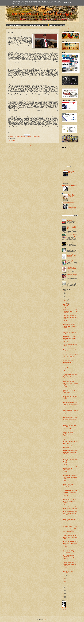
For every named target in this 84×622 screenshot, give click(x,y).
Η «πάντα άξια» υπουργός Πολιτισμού (69, 448)
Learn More (66, 2)
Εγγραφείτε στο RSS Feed (66, 28)
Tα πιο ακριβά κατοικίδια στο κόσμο (68, 356)
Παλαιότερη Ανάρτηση (54, 145)
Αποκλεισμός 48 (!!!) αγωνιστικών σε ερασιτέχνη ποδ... (68, 437)
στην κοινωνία (34, 136)
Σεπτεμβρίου (65, 303)
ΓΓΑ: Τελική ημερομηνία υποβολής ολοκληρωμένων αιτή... (68, 572)
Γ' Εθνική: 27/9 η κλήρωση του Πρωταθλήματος (70, 508)
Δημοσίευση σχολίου (12, 140)
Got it (71, 2)
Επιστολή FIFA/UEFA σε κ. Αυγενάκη (68, 366)
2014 (63, 594)
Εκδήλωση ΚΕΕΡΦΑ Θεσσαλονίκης (68, 443)
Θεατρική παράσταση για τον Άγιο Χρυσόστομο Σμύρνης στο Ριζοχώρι (72, 187)
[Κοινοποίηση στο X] (27, 135)
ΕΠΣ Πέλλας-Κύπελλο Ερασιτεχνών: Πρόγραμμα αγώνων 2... (68, 381)
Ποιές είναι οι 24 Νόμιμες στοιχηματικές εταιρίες (70, 248)
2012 (63, 597)
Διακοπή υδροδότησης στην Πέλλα (68, 531)
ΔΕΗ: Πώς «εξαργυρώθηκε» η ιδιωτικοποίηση (70, 396)
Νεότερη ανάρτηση (10, 145)
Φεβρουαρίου (66, 582)
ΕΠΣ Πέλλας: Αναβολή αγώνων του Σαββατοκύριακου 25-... (68, 469)
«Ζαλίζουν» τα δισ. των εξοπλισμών (68, 348)
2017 (63, 590)
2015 (63, 593)
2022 (63, 296)
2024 (63, 293)
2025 (63, 292)
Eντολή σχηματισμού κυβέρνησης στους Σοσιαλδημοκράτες (69, 392)
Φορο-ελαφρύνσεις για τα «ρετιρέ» (68, 550)
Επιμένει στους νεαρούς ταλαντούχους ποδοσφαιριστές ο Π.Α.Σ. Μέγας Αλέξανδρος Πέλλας (72, 268)
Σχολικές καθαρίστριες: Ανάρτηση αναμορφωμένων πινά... (68, 433)
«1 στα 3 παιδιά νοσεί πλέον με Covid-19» (69, 528)
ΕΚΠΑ (24, 136)
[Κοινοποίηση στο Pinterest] (29, 135)
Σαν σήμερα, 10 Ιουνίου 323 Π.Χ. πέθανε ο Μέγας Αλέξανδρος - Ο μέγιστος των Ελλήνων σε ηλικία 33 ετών (72, 227)
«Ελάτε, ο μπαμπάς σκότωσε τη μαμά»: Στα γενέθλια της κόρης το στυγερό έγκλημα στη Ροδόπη (69, 182)
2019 (63, 587)
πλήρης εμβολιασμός (28, 136)
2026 (63, 290)
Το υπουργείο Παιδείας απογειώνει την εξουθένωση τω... (69, 562)
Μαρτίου (65, 581)
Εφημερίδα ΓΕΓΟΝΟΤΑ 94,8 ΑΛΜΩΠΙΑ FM (69, 185)
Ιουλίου (65, 575)
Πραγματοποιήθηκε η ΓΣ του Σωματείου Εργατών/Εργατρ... (69, 486)
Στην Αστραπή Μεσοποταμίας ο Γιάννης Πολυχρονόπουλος (69, 552)
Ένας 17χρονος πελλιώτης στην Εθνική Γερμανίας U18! (71, 261)
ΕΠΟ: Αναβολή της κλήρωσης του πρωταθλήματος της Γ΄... (68, 428)
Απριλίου (65, 579)
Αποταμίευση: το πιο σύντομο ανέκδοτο (69, 334)
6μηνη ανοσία (12, 136)
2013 (63, 596)
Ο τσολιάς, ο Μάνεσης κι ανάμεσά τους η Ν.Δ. (70, 390)
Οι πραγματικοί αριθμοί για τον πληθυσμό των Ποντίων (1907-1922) (71, 282)
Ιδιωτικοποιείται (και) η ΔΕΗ (67, 447)
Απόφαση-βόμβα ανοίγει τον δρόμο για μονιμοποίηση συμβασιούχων (72, 274)
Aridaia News (65, 193)
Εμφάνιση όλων (76, 211)
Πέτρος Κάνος (65, 607)
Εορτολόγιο (69, 166)
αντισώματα (16, 136)
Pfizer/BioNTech (38, 136)
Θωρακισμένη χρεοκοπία (67, 346)
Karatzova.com (65, 170)
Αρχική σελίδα (20, 136)
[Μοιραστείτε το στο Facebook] (28, 135)
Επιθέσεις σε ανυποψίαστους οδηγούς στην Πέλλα (71, 220)
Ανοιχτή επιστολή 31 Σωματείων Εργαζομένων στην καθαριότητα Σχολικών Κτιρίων (71, 255)
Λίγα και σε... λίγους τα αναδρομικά (68, 313)
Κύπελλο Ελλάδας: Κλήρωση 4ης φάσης (69, 362)
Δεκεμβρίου (65, 299)
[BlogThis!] (26, 135)
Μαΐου (64, 578)
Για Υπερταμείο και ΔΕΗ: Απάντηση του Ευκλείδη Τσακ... (69, 360)
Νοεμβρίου (65, 300)
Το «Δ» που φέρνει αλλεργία (67, 331)
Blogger (46, 619)
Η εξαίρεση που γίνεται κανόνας (68, 484)
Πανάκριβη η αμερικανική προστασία (68, 539)
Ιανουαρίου (65, 584)
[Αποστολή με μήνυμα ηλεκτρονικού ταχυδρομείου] (25, 135)
